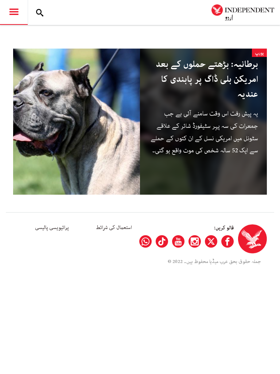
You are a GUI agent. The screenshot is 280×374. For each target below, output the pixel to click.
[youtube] (178, 241)
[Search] (39, 12)
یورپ (259, 53)
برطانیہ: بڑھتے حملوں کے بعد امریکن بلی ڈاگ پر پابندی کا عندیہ (207, 79)
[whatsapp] (145, 241)
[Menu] (14, 12)
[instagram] (194, 241)
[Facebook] (227, 241)
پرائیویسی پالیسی (52, 228)
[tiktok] (162, 241)
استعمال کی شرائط (114, 228)
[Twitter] (211, 241)
